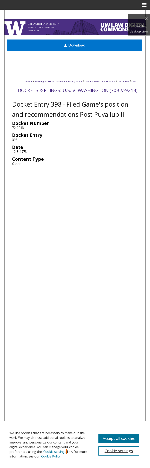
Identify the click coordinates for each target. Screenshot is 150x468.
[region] (75, 444)
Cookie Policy (51, 456)
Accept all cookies (119, 438)
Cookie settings (54, 452)
